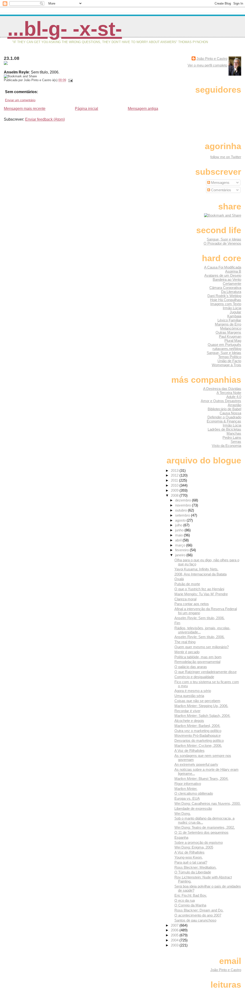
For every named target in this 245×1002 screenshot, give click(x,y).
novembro (183, 505)
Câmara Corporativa (225, 288)
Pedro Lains (232, 437)
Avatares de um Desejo (222, 275)
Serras (236, 441)
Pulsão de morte (187, 584)
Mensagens (219, 182)
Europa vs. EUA (187, 798)
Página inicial (86, 109)
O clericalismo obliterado (193, 793)
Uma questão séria (189, 696)
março (180, 545)
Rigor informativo (187, 784)
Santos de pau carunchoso (195, 920)
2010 (175, 485)
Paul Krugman (230, 336)
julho (179, 525)
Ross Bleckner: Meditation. (195, 867)
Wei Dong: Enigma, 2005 (193, 847)
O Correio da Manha (190, 905)
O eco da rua (184, 900)
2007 (175, 925)
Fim (177, 623)
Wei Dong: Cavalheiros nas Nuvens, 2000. (207, 803)
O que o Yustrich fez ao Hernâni (199, 589)
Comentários (220, 190)
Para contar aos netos (191, 604)
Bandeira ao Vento (227, 279)
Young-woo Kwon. (188, 857)
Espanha (181, 837)
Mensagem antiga (143, 109)
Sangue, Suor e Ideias (224, 239)
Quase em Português (224, 345)
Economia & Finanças (224, 421)
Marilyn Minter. (185, 789)
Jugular (235, 312)
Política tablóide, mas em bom (198, 657)
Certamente (232, 283)
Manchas (234, 433)
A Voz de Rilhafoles (189, 751)
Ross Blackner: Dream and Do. (198, 910)
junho (179, 530)
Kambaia (234, 316)
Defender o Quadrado (224, 417)
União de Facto (229, 361)
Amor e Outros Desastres (221, 401)
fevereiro (182, 550)
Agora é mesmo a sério (192, 691)
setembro (183, 515)
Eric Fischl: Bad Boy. (190, 895)
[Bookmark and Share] (222, 215)
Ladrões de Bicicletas (224, 429)
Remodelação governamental (197, 662)
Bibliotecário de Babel (224, 409)
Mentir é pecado (187, 652)
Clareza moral (185, 599)
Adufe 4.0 (233, 397)
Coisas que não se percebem (197, 701)
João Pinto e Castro (211, 58)
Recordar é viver (187, 711)
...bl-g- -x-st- (64, 28)
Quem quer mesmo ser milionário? (201, 647)
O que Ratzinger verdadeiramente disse (205, 672)
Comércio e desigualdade (194, 677)
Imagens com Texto (225, 304)
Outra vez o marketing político (197, 731)
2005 (175, 935)
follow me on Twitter (225, 157)
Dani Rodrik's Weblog (224, 296)
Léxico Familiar (229, 320)
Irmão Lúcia (232, 308)
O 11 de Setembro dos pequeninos (201, 832)
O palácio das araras (190, 667)
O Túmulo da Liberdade (192, 872)
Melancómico (230, 328)
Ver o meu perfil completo (207, 65)
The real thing (184, 642)
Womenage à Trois (226, 365)
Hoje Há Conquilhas (225, 300)
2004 (175, 940)
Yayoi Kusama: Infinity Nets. (196, 569)
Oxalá (179, 579)
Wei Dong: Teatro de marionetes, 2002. (204, 827)
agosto (181, 520)
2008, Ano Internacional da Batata (200, 574)
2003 (175, 945)
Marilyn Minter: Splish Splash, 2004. (202, 716)
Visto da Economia (226, 446)
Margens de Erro (228, 324)
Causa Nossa (230, 413)
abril (179, 540)
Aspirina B (233, 271)
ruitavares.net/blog (226, 349)
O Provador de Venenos (222, 243)
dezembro (183, 500)
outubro (181, 510)
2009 (175, 490)
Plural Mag (232, 340)
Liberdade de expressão (193, 808)
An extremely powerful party (196, 764)
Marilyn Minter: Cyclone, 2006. (198, 745)
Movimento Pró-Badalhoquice (197, 735)
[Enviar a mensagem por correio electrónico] (70, 80)
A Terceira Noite (229, 393)
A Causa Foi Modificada (222, 267)
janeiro (180, 555)
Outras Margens (228, 332)
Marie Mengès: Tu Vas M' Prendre (201, 594)
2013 (175, 470)
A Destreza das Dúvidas (222, 389)
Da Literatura (231, 292)
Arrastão (234, 405)
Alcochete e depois (189, 721)
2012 (175, 475)
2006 (175, 930)
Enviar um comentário (20, 100)
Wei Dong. (182, 813)
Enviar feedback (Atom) (45, 119)
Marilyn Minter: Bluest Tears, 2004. (201, 779)
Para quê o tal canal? (190, 862)
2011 (175, 480)
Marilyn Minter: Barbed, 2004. (197, 726)
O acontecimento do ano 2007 (197, 915)
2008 (175, 495)
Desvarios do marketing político (199, 740)
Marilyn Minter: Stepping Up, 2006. (201, 706)
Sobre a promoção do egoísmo (198, 842)
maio (179, 535)
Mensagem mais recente (24, 109)
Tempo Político (229, 357)
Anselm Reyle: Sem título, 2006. (199, 618)
